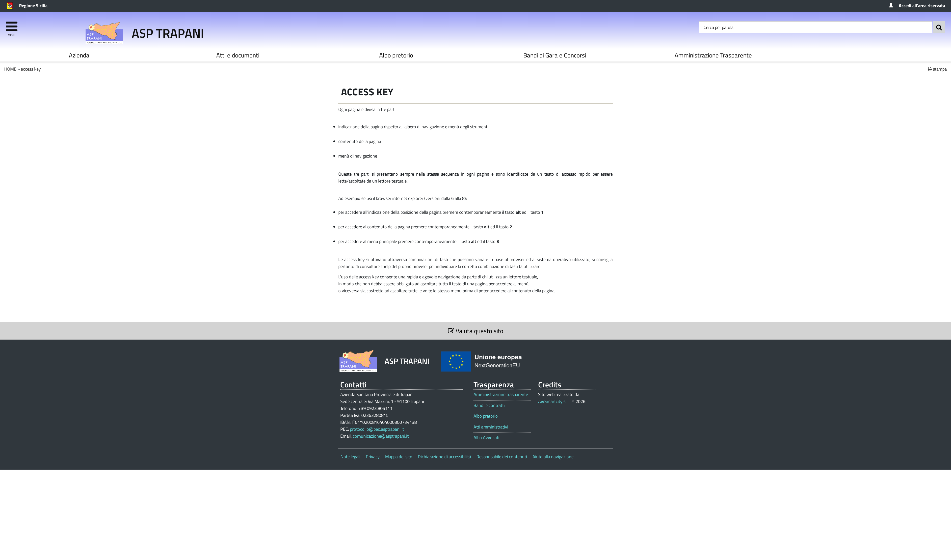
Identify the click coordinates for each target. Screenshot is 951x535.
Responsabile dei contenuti (501, 456)
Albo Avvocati (486, 437)
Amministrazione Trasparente (713, 55)
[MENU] (11, 24)
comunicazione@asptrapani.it (381, 436)
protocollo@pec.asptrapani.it (377, 429)
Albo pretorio (396, 55)
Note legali (350, 456)
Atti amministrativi (491, 427)
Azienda (79, 55)
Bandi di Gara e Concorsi (554, 55)
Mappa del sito (398, 456)
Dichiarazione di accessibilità (444, 456)
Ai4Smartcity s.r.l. (554, 401)
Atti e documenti (237, 55)
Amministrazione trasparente (501, 394)
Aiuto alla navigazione (553, 456)
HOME (10, 69)
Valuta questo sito (478, 331)
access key (31, 69)
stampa (939, 69)
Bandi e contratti (489, 405)
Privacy (373, 456)
